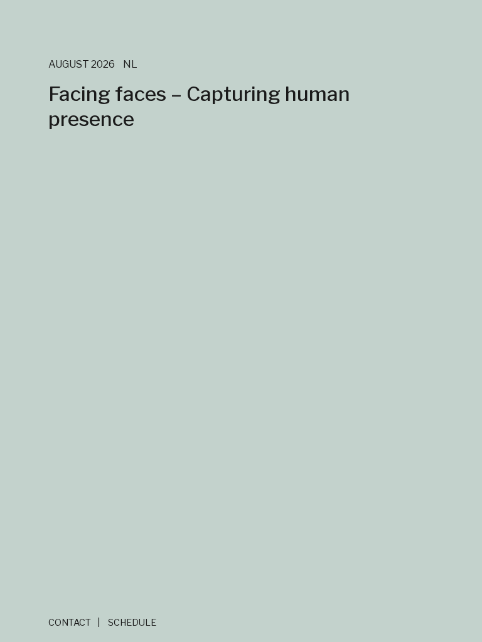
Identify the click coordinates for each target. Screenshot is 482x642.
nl (130, 64)
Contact (69, 622)
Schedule (132, 622)
